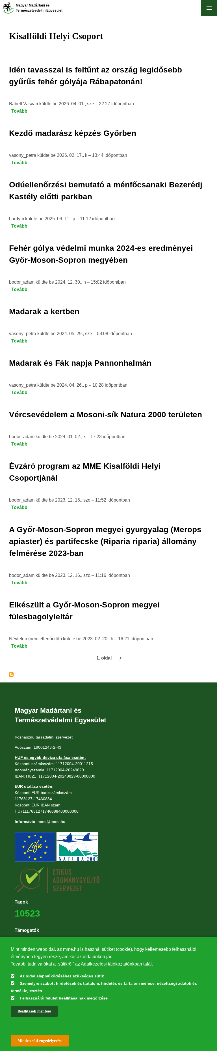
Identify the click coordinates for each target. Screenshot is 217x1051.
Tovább (19, 111)
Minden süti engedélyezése (40, 1041)
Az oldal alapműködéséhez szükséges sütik (62, 976)
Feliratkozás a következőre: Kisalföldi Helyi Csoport (11, 674)
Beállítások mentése (34, 1011)
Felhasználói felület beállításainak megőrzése (64, 998)
